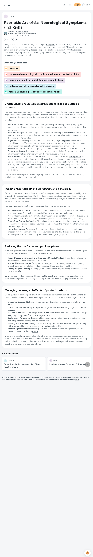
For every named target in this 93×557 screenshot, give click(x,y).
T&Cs (77, 379)
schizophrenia (75, 157)
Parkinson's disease (16, 151)
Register (86, 5)
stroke (64, 162)
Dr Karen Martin (22, 31)
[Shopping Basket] (69, 4)
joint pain (50, 45)
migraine (48, 313)
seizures (71, 133)
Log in (77, 5)
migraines (66, 141)
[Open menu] (8, 4)
